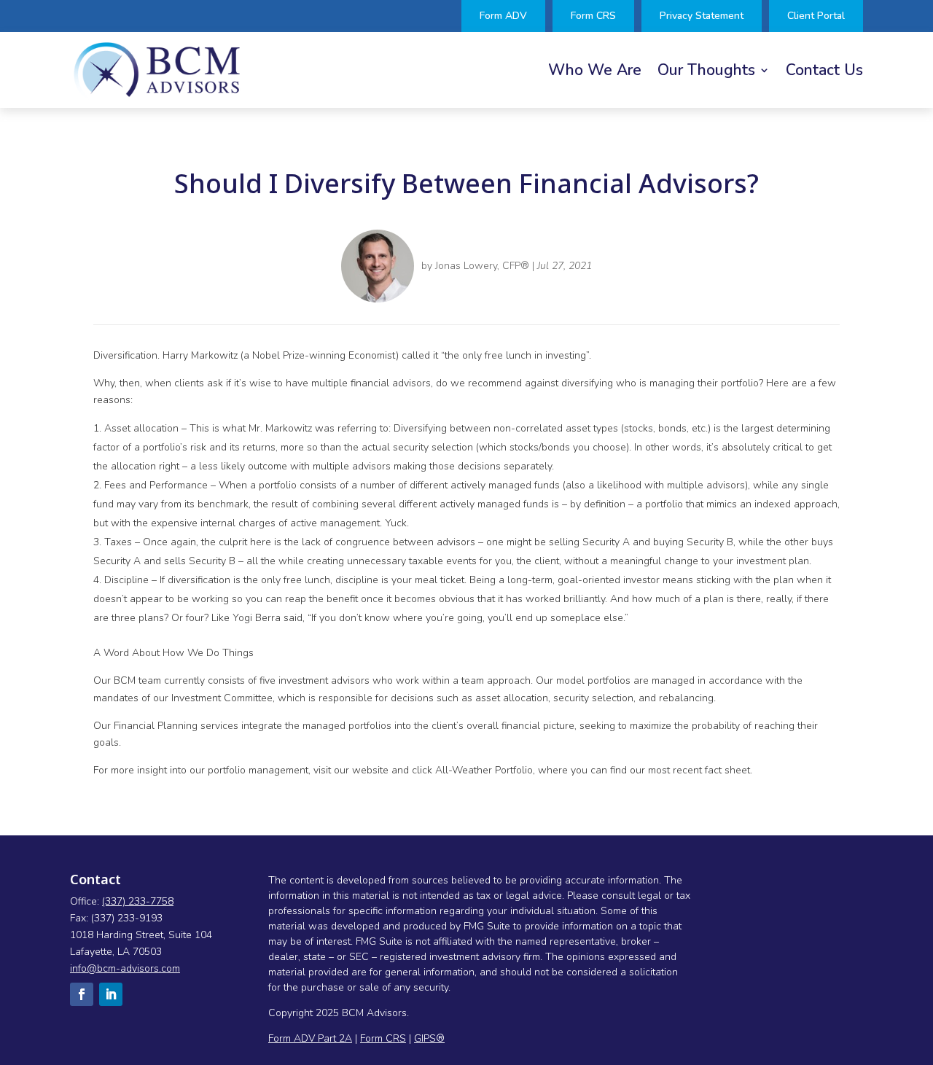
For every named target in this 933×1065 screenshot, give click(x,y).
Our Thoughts (706, 72)
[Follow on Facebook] (81, 994)
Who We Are (594, 72)
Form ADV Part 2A (310, 1038)
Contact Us (824, 72)
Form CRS (383, 1038)
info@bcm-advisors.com (125, 968)
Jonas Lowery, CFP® (482, 266)
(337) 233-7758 (137, 901)
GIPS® (429, 1038)
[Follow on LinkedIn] (110, 994)
